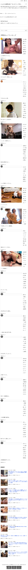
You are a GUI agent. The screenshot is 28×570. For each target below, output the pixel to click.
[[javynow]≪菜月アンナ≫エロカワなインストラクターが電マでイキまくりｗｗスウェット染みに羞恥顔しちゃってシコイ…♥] (11, 365)
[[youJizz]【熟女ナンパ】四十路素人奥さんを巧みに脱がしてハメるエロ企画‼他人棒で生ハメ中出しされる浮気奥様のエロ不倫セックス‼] (11, 280)
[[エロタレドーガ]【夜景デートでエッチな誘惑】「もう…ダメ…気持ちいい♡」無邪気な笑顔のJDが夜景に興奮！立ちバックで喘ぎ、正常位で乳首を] (11, 131)
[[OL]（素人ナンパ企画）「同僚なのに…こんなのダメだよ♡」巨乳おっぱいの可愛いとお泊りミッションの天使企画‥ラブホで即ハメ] (11, 67)
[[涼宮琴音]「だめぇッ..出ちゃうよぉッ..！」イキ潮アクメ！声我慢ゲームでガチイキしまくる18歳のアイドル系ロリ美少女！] (11, 258)
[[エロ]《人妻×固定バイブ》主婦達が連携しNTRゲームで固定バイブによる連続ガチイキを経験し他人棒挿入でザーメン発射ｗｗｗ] (11, 173)
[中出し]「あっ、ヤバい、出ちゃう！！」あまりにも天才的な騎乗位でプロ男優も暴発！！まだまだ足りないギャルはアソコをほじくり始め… (17, 553)
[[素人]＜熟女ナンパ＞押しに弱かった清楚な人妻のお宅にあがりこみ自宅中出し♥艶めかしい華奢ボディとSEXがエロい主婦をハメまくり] (11, 110)
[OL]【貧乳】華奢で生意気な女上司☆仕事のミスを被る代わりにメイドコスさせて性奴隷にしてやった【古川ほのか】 (17, 518)
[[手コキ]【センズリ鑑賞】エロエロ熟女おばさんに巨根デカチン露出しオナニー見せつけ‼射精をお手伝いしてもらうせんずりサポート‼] (11, 429)
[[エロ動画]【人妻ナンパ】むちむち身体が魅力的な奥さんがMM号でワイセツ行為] (11, 46)
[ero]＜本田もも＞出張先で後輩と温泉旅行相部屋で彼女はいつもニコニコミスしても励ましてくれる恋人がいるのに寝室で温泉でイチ (17, 543)
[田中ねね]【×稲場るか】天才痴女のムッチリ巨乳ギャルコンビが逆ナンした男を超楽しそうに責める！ (17, 509)
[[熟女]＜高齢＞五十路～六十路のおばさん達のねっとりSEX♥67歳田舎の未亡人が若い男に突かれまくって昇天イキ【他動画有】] (11, 407)
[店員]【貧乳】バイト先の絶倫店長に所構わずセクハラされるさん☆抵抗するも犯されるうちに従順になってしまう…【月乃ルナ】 (17, 500)
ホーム (2, 13)
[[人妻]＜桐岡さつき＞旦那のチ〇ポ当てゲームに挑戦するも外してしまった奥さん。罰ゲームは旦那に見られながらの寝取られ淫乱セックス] (11, 344)
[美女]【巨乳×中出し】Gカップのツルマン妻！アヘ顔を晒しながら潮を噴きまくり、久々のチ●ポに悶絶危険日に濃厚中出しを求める (17, 472)
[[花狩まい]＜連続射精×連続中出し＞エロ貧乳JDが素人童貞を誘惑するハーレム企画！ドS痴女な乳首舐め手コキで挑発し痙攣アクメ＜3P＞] (11, 152)
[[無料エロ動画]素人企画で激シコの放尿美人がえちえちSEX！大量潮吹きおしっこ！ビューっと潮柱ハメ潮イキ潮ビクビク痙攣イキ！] (11, 386)
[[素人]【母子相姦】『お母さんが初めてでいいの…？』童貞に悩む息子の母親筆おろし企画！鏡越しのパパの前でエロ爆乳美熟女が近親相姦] (11, 322)
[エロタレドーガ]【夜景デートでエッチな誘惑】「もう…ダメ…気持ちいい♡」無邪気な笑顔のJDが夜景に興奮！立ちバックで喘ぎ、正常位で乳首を (17, 490)
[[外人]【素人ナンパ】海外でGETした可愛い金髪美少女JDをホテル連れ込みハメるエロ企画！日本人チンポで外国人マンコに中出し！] (11, 301)
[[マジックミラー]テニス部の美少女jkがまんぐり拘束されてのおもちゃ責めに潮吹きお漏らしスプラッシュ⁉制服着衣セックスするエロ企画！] (11, 88)
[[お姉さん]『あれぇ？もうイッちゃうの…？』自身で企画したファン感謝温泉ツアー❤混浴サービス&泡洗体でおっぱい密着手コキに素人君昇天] (11, 216)
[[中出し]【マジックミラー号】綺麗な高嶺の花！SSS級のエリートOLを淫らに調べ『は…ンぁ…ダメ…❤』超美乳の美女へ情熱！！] (11, 237)
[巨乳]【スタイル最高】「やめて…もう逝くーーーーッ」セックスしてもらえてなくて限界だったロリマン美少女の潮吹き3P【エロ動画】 (17, 481)
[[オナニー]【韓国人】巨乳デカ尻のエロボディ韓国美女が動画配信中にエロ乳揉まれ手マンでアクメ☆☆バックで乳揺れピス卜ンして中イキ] (11, 450)
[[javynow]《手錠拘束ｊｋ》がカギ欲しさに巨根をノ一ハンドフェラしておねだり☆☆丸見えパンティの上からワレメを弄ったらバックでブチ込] (11, 195)
